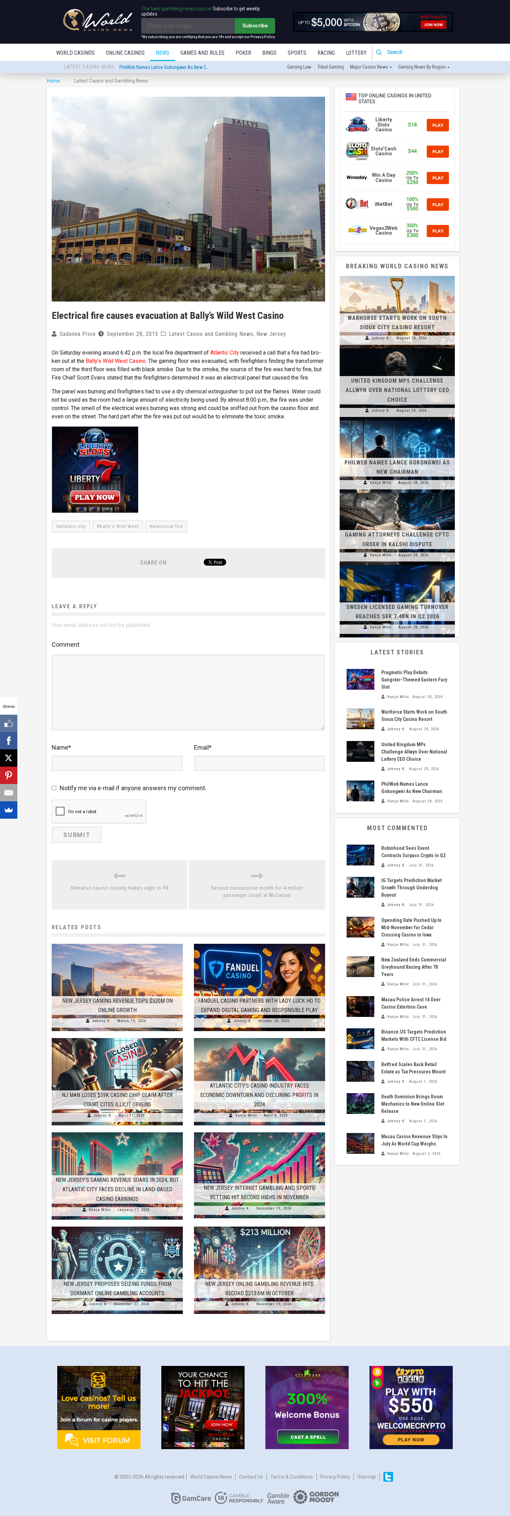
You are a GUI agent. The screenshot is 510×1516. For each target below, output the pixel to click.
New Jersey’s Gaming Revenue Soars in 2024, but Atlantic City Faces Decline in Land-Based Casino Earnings (117, 1189)
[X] (8, 758)
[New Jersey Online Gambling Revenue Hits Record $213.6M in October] (259, 1226)
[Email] (8, 792)
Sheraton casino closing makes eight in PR (119, 888)
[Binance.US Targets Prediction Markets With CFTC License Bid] (360, 1038)
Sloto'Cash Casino (384, 151)
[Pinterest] (8, 775)
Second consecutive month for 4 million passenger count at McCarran (257, 891)
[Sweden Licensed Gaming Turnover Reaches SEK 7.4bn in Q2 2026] (397, 565)
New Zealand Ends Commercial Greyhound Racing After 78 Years (413, 967)
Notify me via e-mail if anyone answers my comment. (133, 788)
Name (61, 747)
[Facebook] (8, 740)
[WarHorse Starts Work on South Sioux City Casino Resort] (397, 276)
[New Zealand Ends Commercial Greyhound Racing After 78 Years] (360, 966)
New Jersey (271, 334)
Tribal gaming (330, 67)
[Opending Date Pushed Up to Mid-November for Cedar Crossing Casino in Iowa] (360, 927)
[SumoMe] (8, 810)
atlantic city (72, 526)
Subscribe (255, 26)
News (162, 53)
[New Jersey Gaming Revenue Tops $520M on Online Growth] (117, 944)
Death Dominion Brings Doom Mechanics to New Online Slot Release (412, 1104)
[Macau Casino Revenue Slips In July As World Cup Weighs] (360, 1143)
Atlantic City (224, 352)
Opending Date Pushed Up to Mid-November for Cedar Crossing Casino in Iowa (411, 927)
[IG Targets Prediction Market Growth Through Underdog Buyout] (360, 887)
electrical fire (167, 526)
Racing (326, 53)
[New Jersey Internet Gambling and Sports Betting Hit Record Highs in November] (259, 1132)
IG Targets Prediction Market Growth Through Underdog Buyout (411, 888)
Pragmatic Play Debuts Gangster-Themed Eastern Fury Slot (176, 67)
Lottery (356, 53)
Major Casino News (369, 67)
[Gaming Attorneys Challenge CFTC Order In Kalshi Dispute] (397, 493)
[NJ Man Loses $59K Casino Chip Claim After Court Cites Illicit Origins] (117, 1038)
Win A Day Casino (383, 177)
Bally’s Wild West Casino (116, 361)
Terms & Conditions (291, 1477)
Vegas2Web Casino (383, 230)
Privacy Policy (335, 1477)
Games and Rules (202, 53)
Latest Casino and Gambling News (211, 334)
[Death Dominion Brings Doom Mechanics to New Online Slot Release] (360, 1103)
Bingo (269, 53)
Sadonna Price (78, 334)
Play (437, 125)
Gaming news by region (422, 67)
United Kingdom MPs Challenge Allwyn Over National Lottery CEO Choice (397, 390)
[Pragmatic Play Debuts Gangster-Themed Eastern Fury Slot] (360, 679)
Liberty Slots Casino (383, 125)
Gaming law (299, 67)
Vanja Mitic (246, 1115)
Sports (297, 53)
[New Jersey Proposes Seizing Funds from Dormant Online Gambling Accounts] (117, 1226)
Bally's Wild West (119, 526)
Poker (243, 53)
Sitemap (366, 1477)
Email (203, 747)
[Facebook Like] (8, 723)
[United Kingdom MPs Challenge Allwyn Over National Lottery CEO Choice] (397, 348)
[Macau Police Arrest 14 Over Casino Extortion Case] (360, 1006)
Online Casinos (125, 53)
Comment (65, 644)
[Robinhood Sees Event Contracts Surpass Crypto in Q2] (360, 855)
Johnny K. (101, 1021)
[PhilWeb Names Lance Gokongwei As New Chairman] (397, 420)
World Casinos (75, 53)
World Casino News (211, 1477)
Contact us (251, 1477)
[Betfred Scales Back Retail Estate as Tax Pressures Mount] (360, 1071)
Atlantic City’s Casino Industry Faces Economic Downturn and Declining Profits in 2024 (259, 1095)
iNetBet (383, 204)
